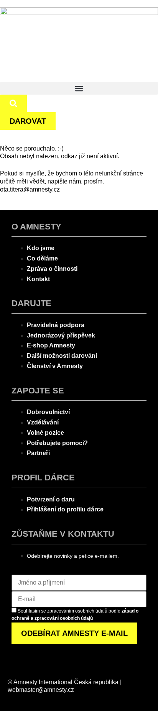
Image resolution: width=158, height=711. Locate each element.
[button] (79, 88)
